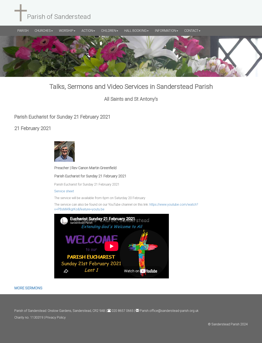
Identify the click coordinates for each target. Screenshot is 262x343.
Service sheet (64, 191)
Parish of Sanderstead (30, 311)
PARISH (22, 31)
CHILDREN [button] (108, 31)
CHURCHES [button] (43, 31)
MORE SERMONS (28, 288)
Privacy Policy (55, 317)
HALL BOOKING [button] (135, 31)
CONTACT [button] (191, 31)
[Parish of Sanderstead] (20, 12)
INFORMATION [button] (165, 31)
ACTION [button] (87, 31)
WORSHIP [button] (66, 31)
